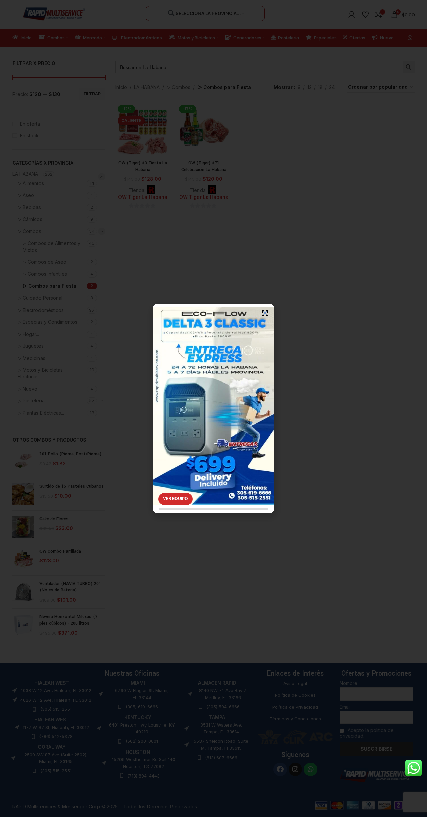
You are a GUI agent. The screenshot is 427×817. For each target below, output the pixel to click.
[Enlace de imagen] (213, 396)
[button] (265, 312)
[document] (213, 408)
